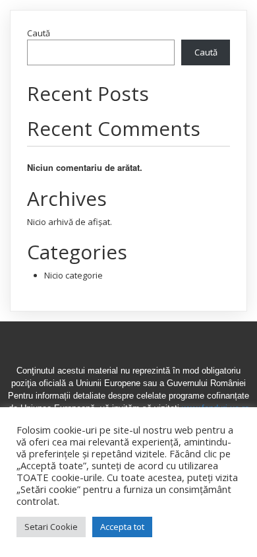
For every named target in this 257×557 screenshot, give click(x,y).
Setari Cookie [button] (51, 527)
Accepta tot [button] (122, 527)
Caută (38, 33)
